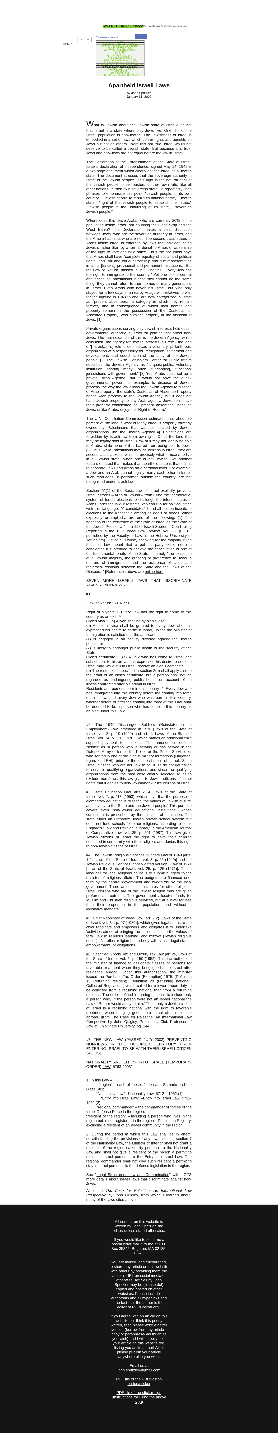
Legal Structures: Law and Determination (133, 1174)
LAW (106, 1066)
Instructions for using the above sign (139, 1399)
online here (154, 571)
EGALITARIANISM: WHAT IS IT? (120, 60)
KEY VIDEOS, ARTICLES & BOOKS (120, 44)
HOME (120, 41)
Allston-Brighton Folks (120, 48)
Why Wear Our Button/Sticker (120, 50)
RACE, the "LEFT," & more (120, 69)
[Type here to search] (141, 36)
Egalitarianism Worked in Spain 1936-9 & (120, 64)
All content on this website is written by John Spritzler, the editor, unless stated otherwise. (139, 1226)
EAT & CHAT (120, 52)
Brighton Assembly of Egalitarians (120, 46)
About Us (120, 54)
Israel (147, 630)
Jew (136, 612)
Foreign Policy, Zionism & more (120, 67)
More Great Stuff (120, 73)
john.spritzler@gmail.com (139, 1370)
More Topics (120, 71)
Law (114, 729)
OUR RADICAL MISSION (120, 58)
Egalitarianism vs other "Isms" (120, 62)
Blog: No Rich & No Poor (120, 56)
